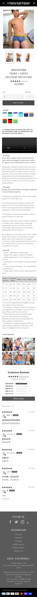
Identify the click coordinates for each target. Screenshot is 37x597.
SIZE (4, 92)
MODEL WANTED (18, 548)
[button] (15, 81)
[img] (7, 412)
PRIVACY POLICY (18, 544)
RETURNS (18, 541)
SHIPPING (18, 538)
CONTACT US (18, 551)
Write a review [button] (18, 399)
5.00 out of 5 (24, 377)
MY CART (18, 534)
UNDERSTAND (11, 590)
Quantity (28, 92)
